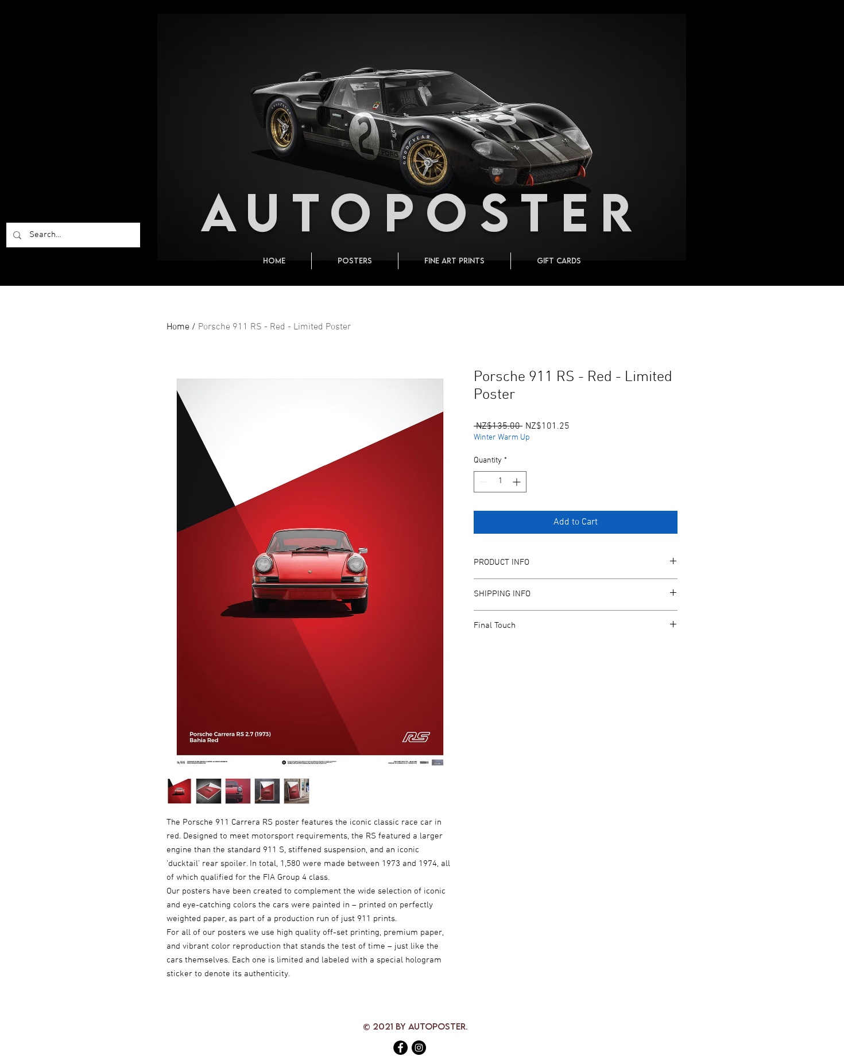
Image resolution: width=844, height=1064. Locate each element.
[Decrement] (482, 482)
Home (178, 327)
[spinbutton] (500, 482)
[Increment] (517, 482)
